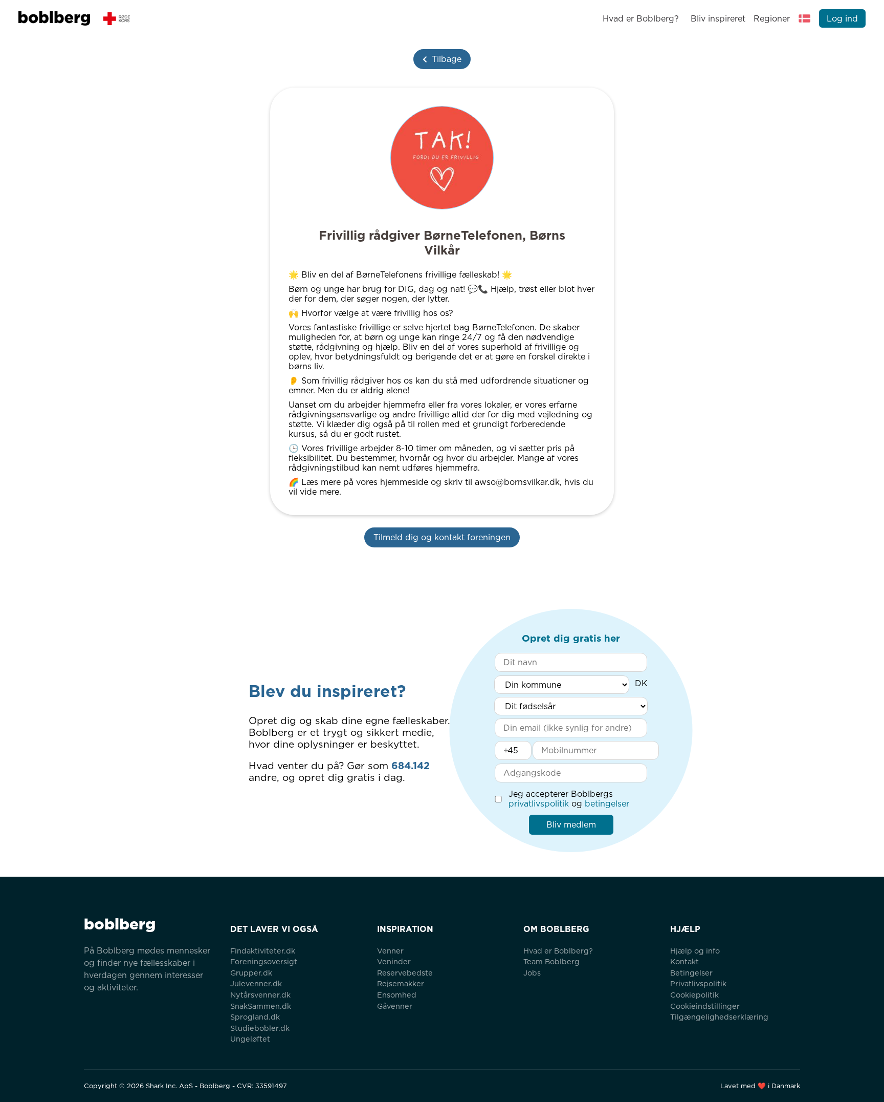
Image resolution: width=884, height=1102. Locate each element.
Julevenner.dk (256, 983)
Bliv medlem (571, 825)
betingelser (607, 804)
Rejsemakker (400, 983)
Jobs (532, 972)
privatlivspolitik (539, 804)
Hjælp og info (695, 950)
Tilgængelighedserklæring (719, 1016)
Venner (390, 950)
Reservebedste (405, 972)
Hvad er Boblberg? (641, 19)
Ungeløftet (250, 1038)
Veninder (394, 961)
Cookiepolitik (694, 994)
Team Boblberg (551, 961)
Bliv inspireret (718, 19)
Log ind (842, 19)
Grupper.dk (251, 972)
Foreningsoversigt (263, 961)
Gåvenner (394, 1006)
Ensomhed (396, 994)
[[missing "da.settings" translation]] (804, 18)
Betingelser (691, 972)
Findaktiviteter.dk (262, 950)
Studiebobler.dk (260, 1028)
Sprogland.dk (255, 1016)
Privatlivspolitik (698, 983)
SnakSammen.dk (260, 1006)
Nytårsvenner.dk (260, 994)
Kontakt (684, 961)
